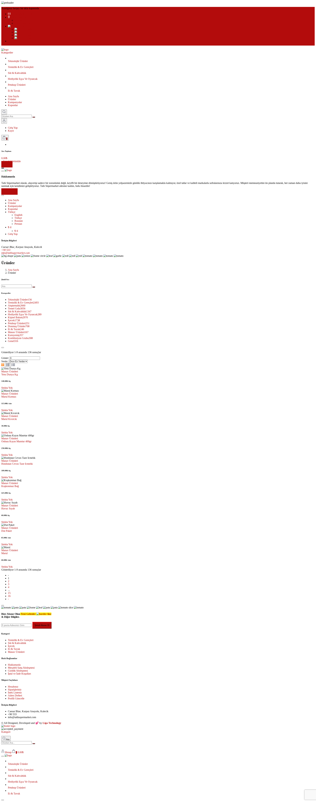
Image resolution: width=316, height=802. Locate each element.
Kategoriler (7, 52)
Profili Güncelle (16, 698)
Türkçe (22, 26)
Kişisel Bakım (18, 317)
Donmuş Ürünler (18, 326)
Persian (29, 38)
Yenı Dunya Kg (9, 374)
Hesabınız (13, 686)
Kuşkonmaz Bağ (10, 486)
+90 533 (5, 250)
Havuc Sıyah (8, 508)
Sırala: (4, 361)
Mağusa (18, 20)
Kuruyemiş (15, 335)
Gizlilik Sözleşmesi (18, 670)
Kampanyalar (15, 102)
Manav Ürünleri (18, 332)
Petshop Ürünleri (18, 323)
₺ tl (9, 227)
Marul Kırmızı (8, 396)
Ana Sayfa (13, 96)
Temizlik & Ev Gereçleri (23, 302)
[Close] (2, 347)
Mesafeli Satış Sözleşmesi (21, 667)
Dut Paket (6, 530)
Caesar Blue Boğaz (21, 17)
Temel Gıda (16, 308)
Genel (13, 341)
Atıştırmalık (16, 305)
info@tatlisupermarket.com (25, 14)
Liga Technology (52, 723)
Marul (4, 553)
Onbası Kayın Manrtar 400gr (16, 441)
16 (9, 596)
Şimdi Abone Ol (42, 625)
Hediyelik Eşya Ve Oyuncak (24, 314)
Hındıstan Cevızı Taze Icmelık (17, 463)
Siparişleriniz (14, 689)
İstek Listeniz (15, 692)
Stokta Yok (7, 387)
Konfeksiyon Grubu (20, 338)
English (29, 29)
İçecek (14, 320)
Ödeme (7, 164)
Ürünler (12, 99)
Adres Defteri (15, 695)
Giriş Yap (13, 127)
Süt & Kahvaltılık (19, 311)
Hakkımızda (9, 191)
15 (9, 593)
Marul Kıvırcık (9, 419)
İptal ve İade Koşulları (19, 673)
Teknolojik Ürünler (20, 299)
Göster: (5, 358)
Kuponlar (13, 105)
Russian (29, 35)
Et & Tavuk (16, 329)
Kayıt (11, 130)
